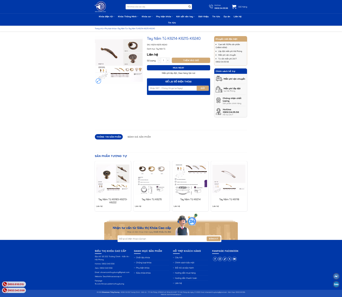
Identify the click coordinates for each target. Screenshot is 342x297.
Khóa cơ (146, 16)
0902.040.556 (108, 263)
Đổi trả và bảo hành (184, 267)
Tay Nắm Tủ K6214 (190, 199)
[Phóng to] (98, 81)
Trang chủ (99, 28)
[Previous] (95, 187)
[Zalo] (336, 284)
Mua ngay (178, 67)
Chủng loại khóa (143, 262)
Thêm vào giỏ (191, 60)
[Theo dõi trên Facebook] (215, 259)
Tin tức (216, 16)
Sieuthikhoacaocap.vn (112, 276)
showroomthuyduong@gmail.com (114, 272)
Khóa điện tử (106, 16)
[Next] (247, 187)
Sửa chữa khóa (143, 272)
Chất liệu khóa (143, 257)
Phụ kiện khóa (163, 16)
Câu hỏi (178, 257)
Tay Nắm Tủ (122, 28)
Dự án (227, 16)
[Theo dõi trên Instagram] (220, 259)
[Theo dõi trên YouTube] (234, 259)
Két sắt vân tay (184, 16)
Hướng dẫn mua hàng (185, 272)
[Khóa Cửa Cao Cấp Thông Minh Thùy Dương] (108, 6)
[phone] (5, 290)
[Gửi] (189, 6)
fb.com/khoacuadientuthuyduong (109, 284)
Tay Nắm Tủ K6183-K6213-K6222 (112, 201)
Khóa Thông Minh (127, 16)
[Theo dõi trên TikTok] (225, 259)
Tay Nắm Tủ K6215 (152, 199)
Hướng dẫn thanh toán (186, 278)
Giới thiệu (203, 16)
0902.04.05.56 (221, 8)
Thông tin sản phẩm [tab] (108, 136)
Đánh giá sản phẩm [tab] (139, 136)
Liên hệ (237, 16)
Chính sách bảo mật (184, 262)
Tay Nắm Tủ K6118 (229, 199)
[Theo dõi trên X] (229, 259)
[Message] (336, 276)
